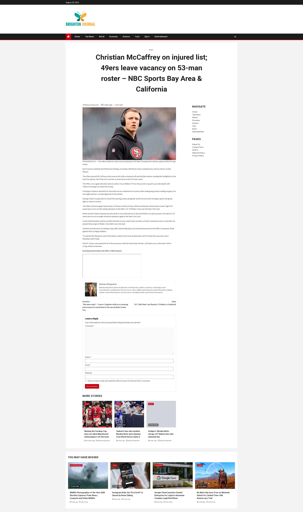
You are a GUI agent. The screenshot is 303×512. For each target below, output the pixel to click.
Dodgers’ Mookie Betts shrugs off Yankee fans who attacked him (161, 434)
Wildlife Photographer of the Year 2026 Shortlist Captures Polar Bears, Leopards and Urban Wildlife (87, 495)
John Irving (84, 502)
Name (88, 357)
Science (126, 36)
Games (199, 465)
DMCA (195, 150)
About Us (196, 144)
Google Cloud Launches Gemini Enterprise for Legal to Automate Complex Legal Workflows (169, 495)
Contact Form (197, 147)
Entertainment (161, 36)
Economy (113, 36)
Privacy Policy (198, 155)
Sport (147, 36)
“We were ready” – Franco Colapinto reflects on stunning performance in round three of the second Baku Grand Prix (105, 305)
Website (88, 373)
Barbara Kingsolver (92, 105)
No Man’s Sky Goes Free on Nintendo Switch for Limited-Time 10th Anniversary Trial (213, 495)
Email (88, 365)
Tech (137, 36)
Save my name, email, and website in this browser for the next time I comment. (119, 381)
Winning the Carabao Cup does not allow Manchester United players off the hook (96, 434)
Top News (89, 36)
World (101, 36)
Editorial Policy (198, 153)
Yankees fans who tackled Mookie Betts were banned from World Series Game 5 (128, 434)
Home (77, 36)
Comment (89, 326)
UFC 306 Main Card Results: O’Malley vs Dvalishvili (155, 302)
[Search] (235, 36)
